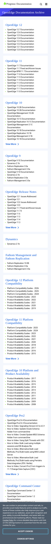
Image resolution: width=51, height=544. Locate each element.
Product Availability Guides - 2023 (21, 297)
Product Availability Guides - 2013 (21, 390)
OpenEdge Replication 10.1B (19, 133)
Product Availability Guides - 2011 (21, 396)
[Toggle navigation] (46, 4)
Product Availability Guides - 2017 (21, 348)
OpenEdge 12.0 (13, 205)
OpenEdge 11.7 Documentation (20, 65)
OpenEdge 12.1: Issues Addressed (21, 196)
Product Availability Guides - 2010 (21, 398)
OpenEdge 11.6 (13, 214)
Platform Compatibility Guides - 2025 (23, 291)
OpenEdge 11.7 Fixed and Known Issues (24, 68)
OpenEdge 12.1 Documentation (20, 47)
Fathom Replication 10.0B (18, 263)
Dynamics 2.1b (13, 163)
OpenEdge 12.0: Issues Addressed (21, 202)
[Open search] (41, 4)
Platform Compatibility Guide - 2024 (22, 330)
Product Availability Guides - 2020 (21, 305)
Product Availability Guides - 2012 (21, 393)
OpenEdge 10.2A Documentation (21, 110)
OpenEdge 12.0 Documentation (20, 50)
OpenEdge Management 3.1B (20, 136)
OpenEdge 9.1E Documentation (20, 160)
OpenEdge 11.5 (13, 217)
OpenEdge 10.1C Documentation (21, 119)
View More (11, 144)
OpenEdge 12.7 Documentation (20, 29)
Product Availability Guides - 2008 (21, 404)
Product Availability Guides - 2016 (21, 351)
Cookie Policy (8, 520)
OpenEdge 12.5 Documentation (20, 35)
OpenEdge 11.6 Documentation (20, 74)
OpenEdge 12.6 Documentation (20, 32)
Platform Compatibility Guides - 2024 (23, 294)
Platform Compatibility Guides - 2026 (23, 288)
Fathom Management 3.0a (18, 169)
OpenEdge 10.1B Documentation (21, 130)
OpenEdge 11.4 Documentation (20, 80)
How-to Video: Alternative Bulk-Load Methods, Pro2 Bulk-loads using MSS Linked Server (26, 452)
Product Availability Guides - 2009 (21, 401)
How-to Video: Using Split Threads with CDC (25, 440)
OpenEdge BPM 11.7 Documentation (22, 71)
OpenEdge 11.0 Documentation (20, 91)
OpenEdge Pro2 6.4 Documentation (22, 420)
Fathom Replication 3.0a (17, 166)
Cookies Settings (25, 539)
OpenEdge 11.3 (13, 222)
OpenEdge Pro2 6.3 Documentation (22, 423)
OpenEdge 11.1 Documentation (20, 88)
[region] (25, 523)
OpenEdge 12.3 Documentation (20, 41)
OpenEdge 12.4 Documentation (20, 38)
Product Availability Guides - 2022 (21, 300)
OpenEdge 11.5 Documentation (20, 77)
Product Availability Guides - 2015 (21, 353)
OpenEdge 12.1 (13, 199)
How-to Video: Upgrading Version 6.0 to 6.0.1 (26, 426)
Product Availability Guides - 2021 (21, 303)
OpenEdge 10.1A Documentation (21, 139)
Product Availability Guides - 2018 (21, 345)
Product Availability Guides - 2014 (21, 387)
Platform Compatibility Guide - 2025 (22, 328)
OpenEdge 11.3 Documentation (20, 83)
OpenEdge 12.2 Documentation (20, 44)
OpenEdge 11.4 (13, 219)
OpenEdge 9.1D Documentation (20, 172)
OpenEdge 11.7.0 (14, 211)
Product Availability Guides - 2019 (21, 308)
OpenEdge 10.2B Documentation (21, 107)
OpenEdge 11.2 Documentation (20, 86)
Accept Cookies (25, 531)
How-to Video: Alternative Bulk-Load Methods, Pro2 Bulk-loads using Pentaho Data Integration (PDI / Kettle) (24, 460)
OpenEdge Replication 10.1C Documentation (26, 122)
